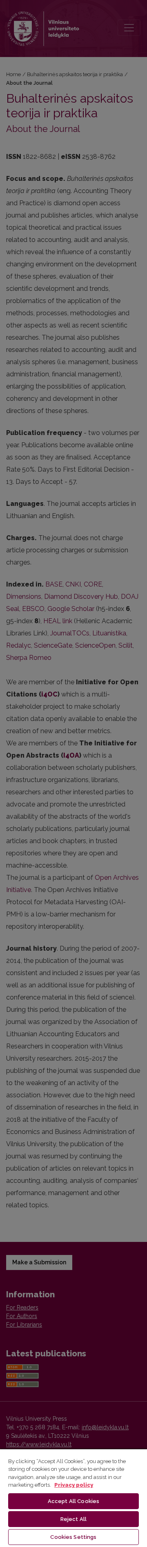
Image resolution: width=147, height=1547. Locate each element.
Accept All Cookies (73, 1501)
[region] (73, 1497)
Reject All (73, 1519)
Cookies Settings (73, 1537)
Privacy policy (73, 1485)
